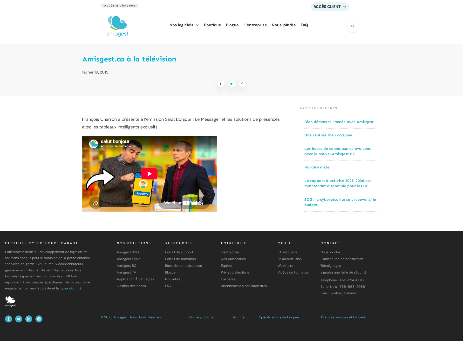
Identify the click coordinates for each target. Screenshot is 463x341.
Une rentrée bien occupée (328, 135)
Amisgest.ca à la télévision (129, 59)
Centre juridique (200, 317)
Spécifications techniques (279, 317)
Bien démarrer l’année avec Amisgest (339, 122)
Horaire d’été (316, 167)
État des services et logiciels (343, 317)
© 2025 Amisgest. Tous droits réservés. (131, 317)
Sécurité (238, 317)
